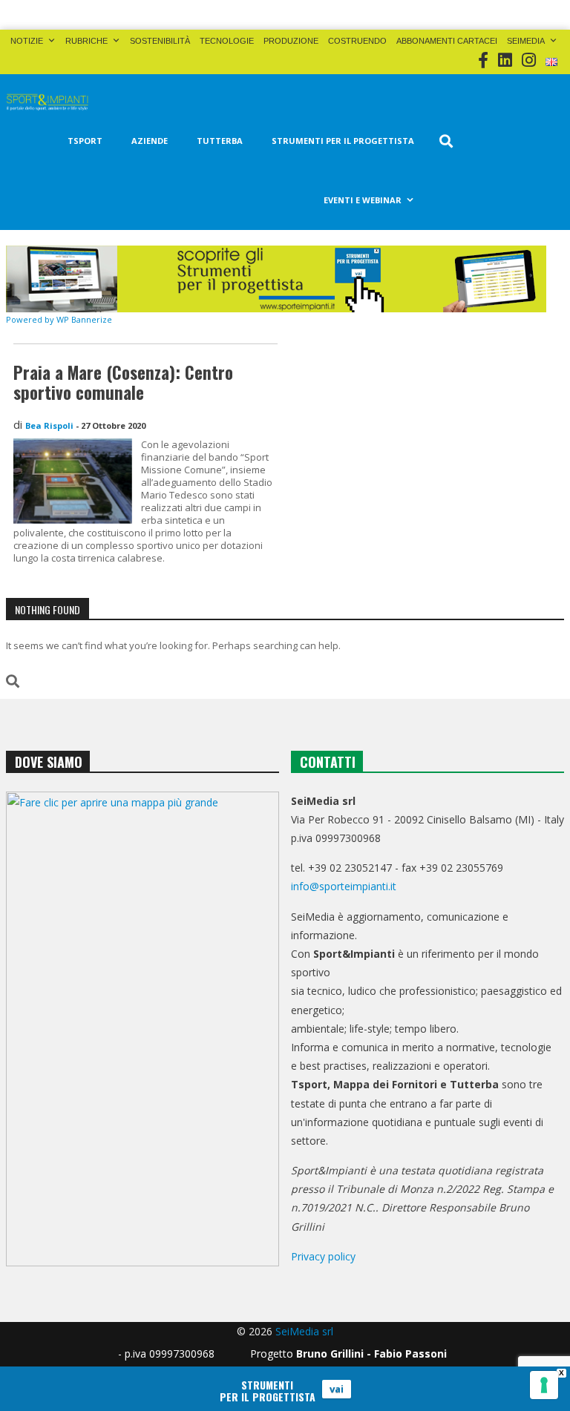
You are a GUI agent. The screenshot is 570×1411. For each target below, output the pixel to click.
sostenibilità (160, 40)
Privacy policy (323, 1256)
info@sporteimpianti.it (343, 886)
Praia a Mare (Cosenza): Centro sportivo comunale (123, 383)
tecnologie (227, 40)
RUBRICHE (86, 40)
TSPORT (85, 140)
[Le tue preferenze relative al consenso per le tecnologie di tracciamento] (544, 1385)
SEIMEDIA (526, 40)
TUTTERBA (220, 140)
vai (337, 1388)
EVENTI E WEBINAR (363, 199)
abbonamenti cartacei (446, 40)
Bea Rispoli (49, 425)
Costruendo (357, 40)
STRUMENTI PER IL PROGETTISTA (343, 140)
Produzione (290, 40)
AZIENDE (149, 140)
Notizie (26, 40)
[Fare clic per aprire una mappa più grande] (142, 1029)
